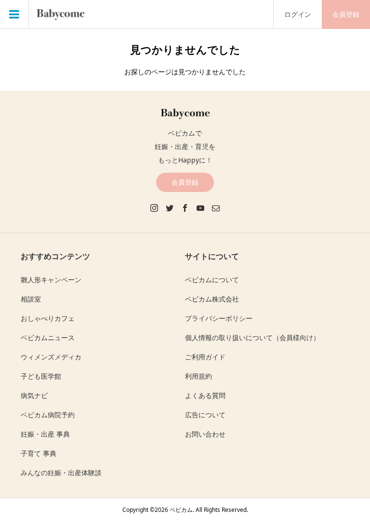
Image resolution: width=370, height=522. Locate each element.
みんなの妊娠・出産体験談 (61, 472)
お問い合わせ (205, 434)
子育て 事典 (38, 453)
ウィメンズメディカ (51, 356)
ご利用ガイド (205, 356)
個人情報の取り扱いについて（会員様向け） (252, 337)
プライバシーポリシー (218, 318)
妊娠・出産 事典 (45, 434)
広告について (205, 414)
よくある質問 (205, 395)
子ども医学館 (41, 376)
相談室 (31, 298)
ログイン (297, 14)
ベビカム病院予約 (48, 414)
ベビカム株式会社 (212, 298)
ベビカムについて (212, 279)
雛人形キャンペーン (51, 279)
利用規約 (198, 376)
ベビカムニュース (48, 337)
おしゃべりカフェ (48, 318)
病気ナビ (34, 395)
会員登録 (345, 14)
